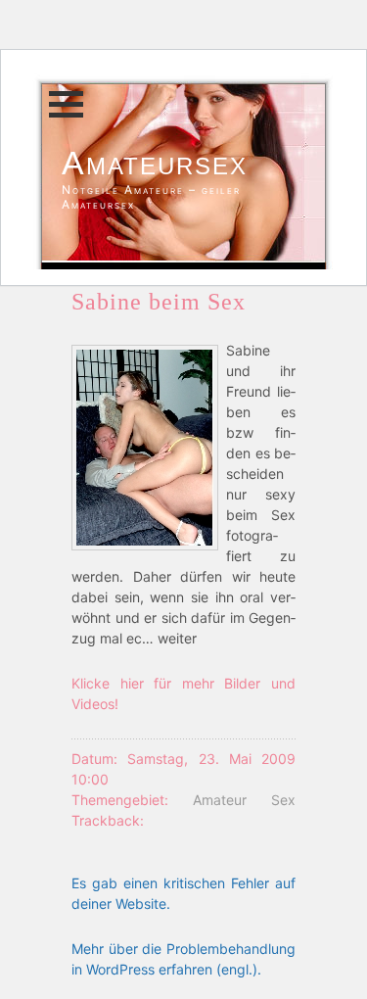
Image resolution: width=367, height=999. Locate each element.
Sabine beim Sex (158, 301)
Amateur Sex (244, 799)
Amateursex (155, 162)
